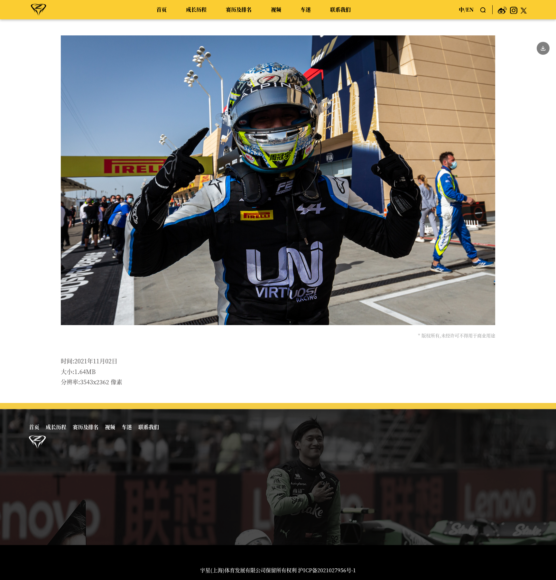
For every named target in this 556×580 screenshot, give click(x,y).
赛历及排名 (239, 9)
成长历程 (196, 9)
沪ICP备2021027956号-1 (327, 570)
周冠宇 (38, 9)
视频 (276, 9)
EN (470, 9)
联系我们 (340, 9)
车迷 (306, 9)
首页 (161, 9)
